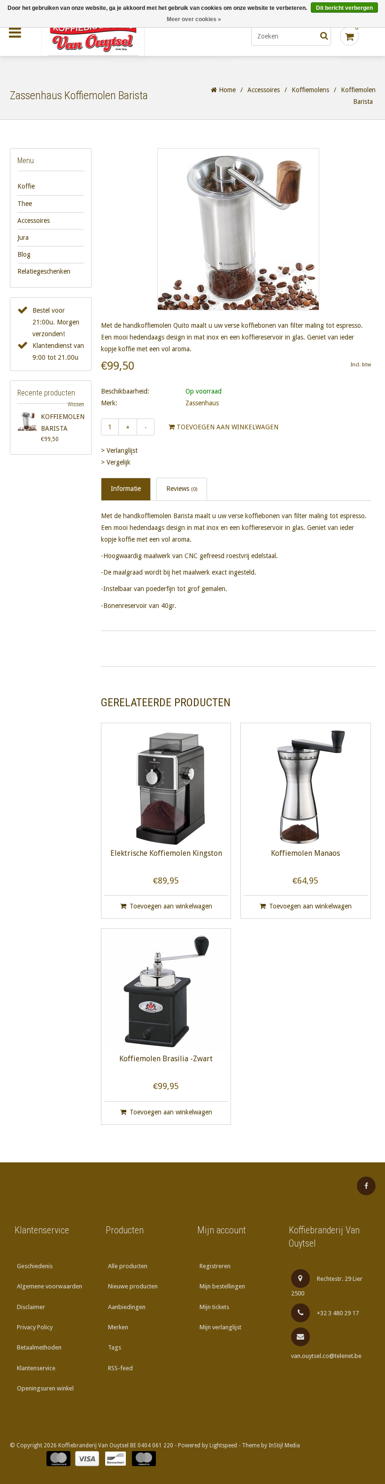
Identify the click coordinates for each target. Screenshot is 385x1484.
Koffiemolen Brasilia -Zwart (166, 1059)
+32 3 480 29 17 (338, 1313)
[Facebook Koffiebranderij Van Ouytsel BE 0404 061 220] (366, 1185)
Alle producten (127, 1266)
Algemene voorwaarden (49, 1286)
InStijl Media (284, 1445)
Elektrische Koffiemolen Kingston (166, 854)
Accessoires (263, 90)
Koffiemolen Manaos (305, 854)
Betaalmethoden (39, 1347)
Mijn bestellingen (222, 1286)
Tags (114, 1347)
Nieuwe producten (133, 1286)
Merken (118, 1327)
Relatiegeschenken (43, 271)
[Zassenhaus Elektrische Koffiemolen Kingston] (166, 786)
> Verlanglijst (119, 450)
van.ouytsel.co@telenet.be (326, 1355)
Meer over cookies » (194, 19)
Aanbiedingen (127, 1306)
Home (226, 90)
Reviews (181, 488)
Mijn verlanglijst (220, 1327)
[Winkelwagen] (349, 36)
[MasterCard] (58, 1458)
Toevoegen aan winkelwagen (226, 427)
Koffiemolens (310, 90)
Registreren (215, 1266)
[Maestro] (144, 1458)
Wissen (76, 404)
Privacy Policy (35, 1327)
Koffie (26, 186)
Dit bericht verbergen (344, 8)
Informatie (126, 488)
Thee (24, 203)
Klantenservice (36, 1368)
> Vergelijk (116, 462)
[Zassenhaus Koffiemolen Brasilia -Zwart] (166, 991)
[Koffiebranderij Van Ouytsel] (115, 36)
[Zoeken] (324, 36)
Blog (24, 254)
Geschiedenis (35, 1266)
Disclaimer (31, 1306)
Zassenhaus (202, 403)
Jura (23, 237)
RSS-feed (120, 1368)
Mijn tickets (214, 1306)
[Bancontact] (115, 1458)
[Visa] (87, 1458)
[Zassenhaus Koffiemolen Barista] (27, 421)
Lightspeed (223, 1445)
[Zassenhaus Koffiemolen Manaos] (306, 786)
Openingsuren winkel (45, 1388)
